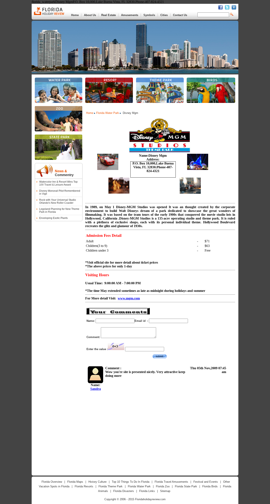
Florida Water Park (107, 113)
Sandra (95, 389)
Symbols (149, 15)
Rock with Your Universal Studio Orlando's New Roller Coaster (57, 201)
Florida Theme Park (111, 486)
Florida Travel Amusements (171, 481)
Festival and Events (205, 481)
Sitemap (165, 491)
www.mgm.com (129, 298)
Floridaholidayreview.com (150, 499)
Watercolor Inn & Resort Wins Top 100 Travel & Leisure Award (58, 183)
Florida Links (147, 491)
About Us (90, 15)
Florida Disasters (123, 491)
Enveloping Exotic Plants (53, 218)
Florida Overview (52, 481)
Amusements (129, 15)
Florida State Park (186, 486)
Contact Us (180, 15)
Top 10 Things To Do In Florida (130, 481)
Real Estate (108, 15)
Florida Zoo (163, 486)
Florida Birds (210, 486)
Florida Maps (75, 481)
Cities (164, 15)
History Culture (97, 481)
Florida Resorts (84, 486)
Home (75, 15)
